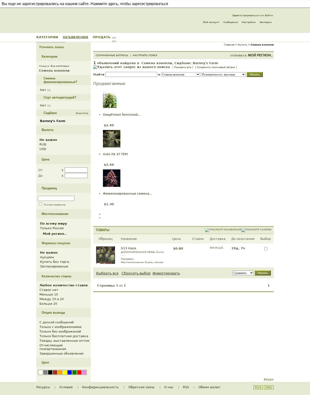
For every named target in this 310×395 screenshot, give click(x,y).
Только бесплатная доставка (63, 336)
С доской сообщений (56, 322)
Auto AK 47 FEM (115, 154)
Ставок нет (48, 290)
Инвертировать (166, 273)
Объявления (75, 37)
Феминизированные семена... (127, 193)
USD (42, 149)
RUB (42, 144)
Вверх (269, 379)
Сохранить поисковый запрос (216, 67)
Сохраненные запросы (112, 55)
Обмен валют (209, 387)
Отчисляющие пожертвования (52, 347)
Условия (66, 387)
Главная (229, 44)
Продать (101, 37)
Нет (43, 90)
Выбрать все (107, 273)
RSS (186, 387)
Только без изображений (60, 331)
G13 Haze (128, 248)
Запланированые (54, 266)
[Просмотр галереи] (256, 229)
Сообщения (230, 22)
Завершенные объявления (61, 353)
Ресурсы (43, 387)
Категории (47, 37)
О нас (168, 387)
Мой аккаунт (211, 22)
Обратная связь (141, 387)
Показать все (182, 67)
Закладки (266, 22)
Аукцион (47, 257)
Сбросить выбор (136, 273)
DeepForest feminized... (121, 114)
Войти (269, 15)
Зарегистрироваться (245, 15)
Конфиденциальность (100, 387)
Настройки (249, 22)
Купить (242, 44)
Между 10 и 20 (51, 299)
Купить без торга (54, 262)
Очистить (82, 113)
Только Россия (52, 228)
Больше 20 (48, 303)
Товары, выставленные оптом (64, 340)
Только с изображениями (60, 327)
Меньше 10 (48, 294)
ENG (268, 387)
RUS (258, 387)
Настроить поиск (145, 55)
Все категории (60, 66)
